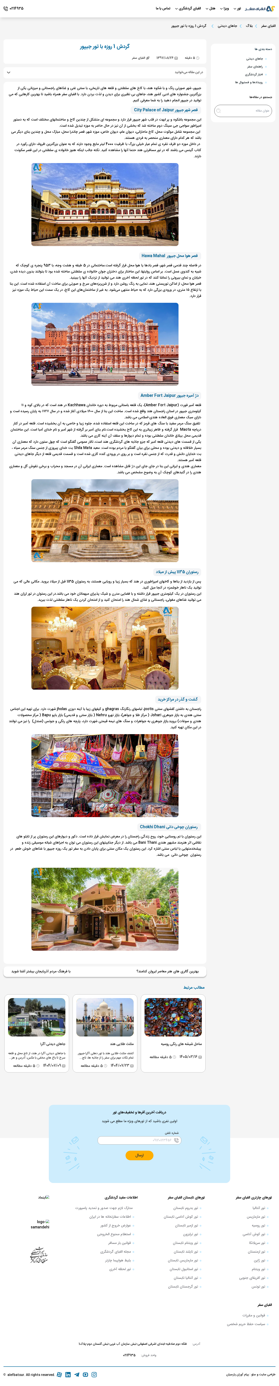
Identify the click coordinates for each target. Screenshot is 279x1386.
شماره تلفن (172, 1133)
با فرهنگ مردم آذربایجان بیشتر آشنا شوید (40, 971)
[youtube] (85, 1374)
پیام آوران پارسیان (237, 1374)
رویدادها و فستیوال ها (249, 82)
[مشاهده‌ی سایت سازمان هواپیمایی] (38, 1254)
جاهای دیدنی (227, 26)
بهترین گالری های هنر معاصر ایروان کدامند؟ (167, 971)
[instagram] (94, 1374)
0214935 (129, 1355)
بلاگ (249, 26)
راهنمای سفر (255, 66)
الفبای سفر (268, 26)
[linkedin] (68, 1374)
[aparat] (59, 1374)
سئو (253, 1374)
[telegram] (76, 1374)
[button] (139, 1155)
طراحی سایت (267, 1374)
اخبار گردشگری (254, 74)
